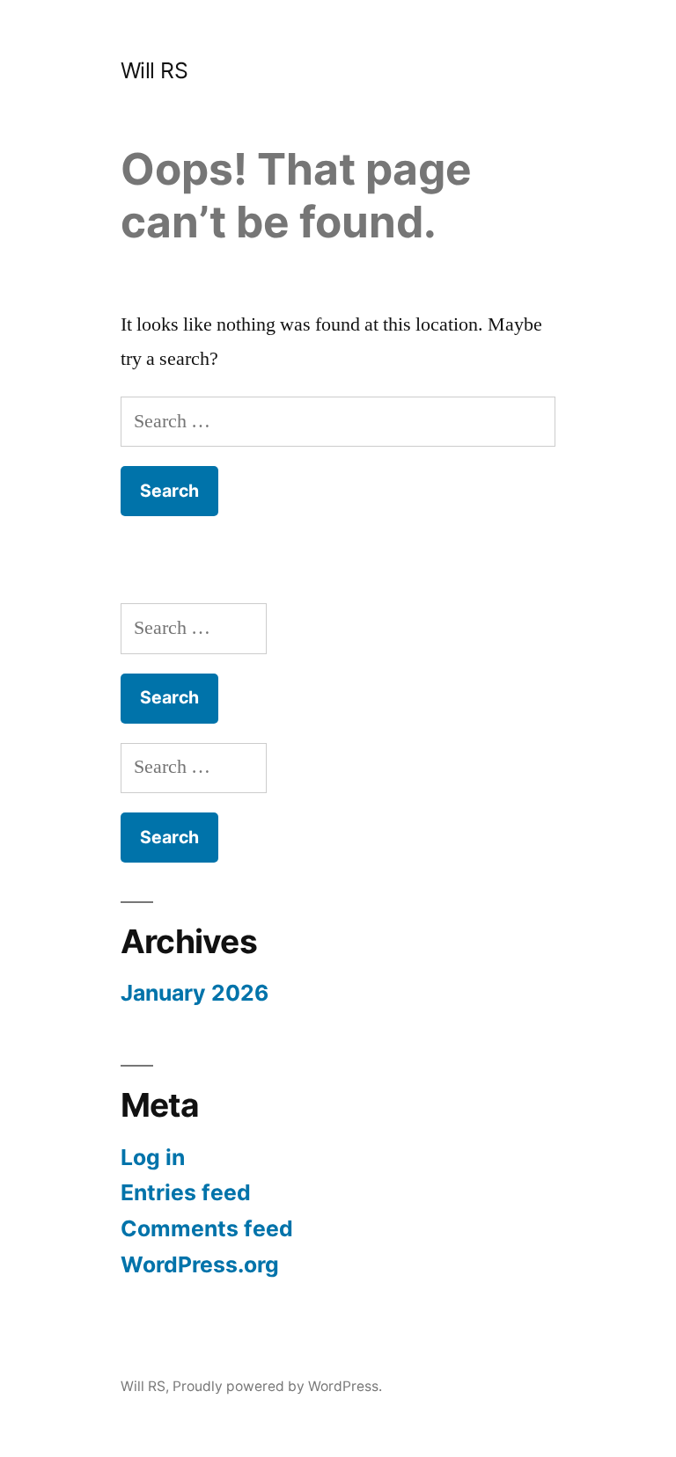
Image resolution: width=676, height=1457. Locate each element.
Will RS (154, 70)
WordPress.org (200, 1264)
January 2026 (194, 993)
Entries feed (186, 1192)
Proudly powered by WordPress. (277, 1386)
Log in (153, 1157)
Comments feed (207, 1228)
